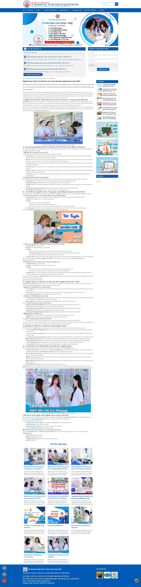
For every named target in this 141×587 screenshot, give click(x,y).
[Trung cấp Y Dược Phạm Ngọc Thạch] (114, 575)
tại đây (66, 209)
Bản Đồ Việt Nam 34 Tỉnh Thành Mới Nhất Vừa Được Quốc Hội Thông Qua (110, 99)
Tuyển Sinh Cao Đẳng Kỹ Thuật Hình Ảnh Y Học (109, 85)
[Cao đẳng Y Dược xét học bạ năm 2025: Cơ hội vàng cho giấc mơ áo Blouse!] (58, 485)
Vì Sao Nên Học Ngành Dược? (55, 525)
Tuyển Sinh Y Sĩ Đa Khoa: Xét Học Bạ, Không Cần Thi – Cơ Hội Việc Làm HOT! (110, 94)
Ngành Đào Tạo (63, 10)
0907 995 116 (65, 573)
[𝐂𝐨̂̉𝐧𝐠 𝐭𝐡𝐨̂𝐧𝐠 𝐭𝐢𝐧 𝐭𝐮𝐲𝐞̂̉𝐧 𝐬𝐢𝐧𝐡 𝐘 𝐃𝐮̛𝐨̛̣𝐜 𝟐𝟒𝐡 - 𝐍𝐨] (82, 485)
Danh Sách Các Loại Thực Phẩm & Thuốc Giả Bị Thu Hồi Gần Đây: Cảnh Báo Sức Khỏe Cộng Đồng (110, 104)
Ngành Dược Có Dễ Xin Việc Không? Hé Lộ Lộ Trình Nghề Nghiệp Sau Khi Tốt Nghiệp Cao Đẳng (58, 468)
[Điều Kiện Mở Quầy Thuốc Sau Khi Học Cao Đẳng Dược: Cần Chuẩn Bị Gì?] (34, 456)
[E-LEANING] (107, 165)
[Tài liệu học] (107, 129)
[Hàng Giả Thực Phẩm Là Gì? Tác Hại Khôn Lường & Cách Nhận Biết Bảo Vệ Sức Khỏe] (99, 113)
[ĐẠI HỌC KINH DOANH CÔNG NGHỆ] (107, 575)
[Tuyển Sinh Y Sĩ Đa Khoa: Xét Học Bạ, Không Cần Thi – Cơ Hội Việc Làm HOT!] (99, 94)
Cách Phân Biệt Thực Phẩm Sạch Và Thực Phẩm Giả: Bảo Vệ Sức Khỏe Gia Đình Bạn (110, 108)
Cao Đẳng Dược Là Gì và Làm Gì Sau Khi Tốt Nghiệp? (58, 556)
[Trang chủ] (56, 4)
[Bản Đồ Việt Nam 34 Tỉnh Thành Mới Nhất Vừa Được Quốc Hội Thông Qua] (99, 99)
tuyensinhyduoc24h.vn (28, 260)
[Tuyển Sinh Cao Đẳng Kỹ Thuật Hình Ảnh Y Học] (99, 85)
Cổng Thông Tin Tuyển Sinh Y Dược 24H (47, 438)
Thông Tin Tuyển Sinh (50, 10)
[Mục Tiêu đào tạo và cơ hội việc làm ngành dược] (82, 515)
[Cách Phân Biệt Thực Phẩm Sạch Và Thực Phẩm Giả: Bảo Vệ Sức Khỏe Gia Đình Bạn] (99, 108)
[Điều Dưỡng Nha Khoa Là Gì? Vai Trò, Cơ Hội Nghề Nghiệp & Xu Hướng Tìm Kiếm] (99, 118)
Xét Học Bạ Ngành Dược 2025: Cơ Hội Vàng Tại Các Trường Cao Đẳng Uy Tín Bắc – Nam (81, 468)
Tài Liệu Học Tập (77, 10)
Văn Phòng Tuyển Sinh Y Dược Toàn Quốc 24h (44, 569)
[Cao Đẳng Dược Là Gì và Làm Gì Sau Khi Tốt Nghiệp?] (58, 544)
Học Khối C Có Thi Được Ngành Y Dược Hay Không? (34, 526)
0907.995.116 (62, 578)
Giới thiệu (30, 10)
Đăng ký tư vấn (103, 69)
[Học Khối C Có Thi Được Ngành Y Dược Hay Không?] (34, 515)
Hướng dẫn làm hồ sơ (33, 74)
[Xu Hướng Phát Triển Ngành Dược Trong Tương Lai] (34, 544)
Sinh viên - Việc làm (90, 10)
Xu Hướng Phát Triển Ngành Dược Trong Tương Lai (33, 556)
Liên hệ (102, 10)
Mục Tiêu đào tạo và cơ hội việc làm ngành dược (80, 526)
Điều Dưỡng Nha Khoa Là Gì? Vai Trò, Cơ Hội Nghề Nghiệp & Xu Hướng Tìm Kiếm (109, 118)
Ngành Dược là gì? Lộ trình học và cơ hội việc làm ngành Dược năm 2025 (34, 497)
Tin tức (38, 10)
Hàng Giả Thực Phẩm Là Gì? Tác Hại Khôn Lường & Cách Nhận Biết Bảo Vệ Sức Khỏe (110, 113)
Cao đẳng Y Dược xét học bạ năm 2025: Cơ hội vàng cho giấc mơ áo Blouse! (58, 497)
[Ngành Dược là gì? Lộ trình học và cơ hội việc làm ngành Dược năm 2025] (34, 485)
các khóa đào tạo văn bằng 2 (35, 279)
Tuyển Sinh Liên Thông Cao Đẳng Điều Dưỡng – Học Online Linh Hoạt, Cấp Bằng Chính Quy (110, 90)
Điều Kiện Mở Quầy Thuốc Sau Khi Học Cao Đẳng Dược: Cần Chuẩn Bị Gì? (34, 468)
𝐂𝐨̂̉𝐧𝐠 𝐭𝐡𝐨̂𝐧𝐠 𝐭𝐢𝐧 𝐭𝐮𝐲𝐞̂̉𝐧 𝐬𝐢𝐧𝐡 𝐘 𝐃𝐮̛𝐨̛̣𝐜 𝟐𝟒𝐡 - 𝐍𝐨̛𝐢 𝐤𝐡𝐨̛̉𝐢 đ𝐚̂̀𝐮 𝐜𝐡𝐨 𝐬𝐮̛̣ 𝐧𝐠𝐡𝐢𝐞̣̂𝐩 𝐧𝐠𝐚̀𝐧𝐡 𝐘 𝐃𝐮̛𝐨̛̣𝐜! (82, 497)
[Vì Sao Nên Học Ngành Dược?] (58, 515)
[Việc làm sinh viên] (107, 147)
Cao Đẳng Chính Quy (40, 78)
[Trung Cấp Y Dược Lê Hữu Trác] (100, 575)
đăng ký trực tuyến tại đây (46, 431)
